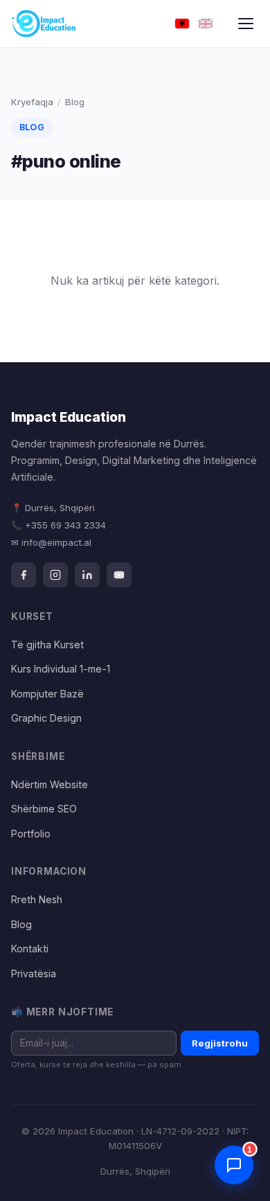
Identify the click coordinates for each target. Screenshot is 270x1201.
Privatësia (33, 973)
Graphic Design (46, 718)
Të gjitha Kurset (47, 644)
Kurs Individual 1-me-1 (60, 669)
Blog (21, 924)
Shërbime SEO (44, 809)
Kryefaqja (32, 101)
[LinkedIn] (87, 574)
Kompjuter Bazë (47, 694)
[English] (205, 24)
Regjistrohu (220, 1043)
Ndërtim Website (49, 784)
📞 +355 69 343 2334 (58, 525)
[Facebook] (23, 574)
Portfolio (31, 833)
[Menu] (246, 23)
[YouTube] (119, 574)
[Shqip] (182, 24)
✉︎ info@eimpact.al (51, 542)
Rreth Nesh (36, 899)
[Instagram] (55, 574)
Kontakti (29, 948)
